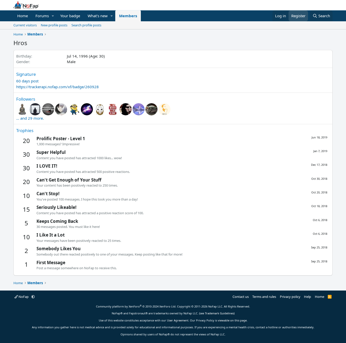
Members (128, 15)
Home (22, 15)
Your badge (70, 15)
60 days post (27, 80)
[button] (52, 15)
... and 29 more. (30, 118)
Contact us (241, 296)
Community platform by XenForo (136, 306)
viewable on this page (232, 320)
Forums (42, 15)
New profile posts (54, 25)
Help (307, 296)
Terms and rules (264, 296)
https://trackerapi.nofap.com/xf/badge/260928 (57, 86)
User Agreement (177, 320)
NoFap (23, 296)
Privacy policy (290, 296)
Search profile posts (86, 25)
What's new (98, 15)
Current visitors (25, 25)
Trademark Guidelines (219, 313)
